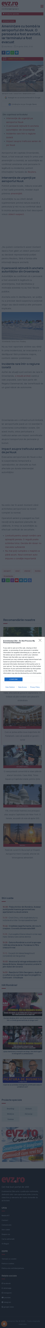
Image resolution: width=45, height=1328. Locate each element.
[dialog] (22, 664)
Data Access (22, 687)
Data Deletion (10, 687)
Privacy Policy (35, 687)
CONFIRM (14, 679)
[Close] (41, 641)
